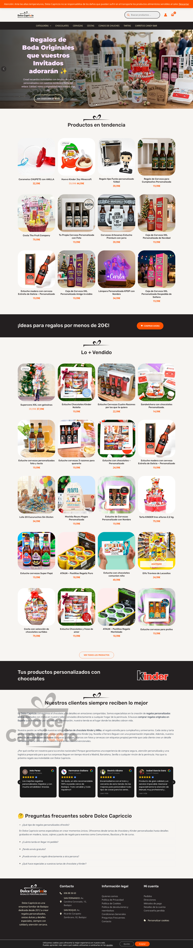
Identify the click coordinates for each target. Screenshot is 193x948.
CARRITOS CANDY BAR (146, 25)
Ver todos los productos (96, 655)
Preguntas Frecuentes (113, 917)
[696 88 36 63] (68, 893)
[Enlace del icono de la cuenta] (165, 14)
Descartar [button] (184, 4)
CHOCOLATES (62, 25)
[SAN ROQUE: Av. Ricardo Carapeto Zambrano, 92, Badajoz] (73, 913)
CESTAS (90, 25)
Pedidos (148, 896)
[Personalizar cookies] (156, 920)
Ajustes (127, 944)
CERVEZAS (78, 25)
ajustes (109, 945)
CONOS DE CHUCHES (108, 25)
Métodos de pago (153, 903)
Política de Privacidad (113, 899)
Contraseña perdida (154, 910)
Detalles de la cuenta (155, 906)
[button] (50, 25)
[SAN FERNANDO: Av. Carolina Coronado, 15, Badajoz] (73, 901)
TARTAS (127, 25)
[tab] (96, 829)
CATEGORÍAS (42, 25)
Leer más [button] (65, 793)
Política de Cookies (111, 903)
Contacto (106, 921)
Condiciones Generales (114, 914)
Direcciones (150, 899)
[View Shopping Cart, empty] (172, 15)
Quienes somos (110, 896)
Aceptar (142, 944)
